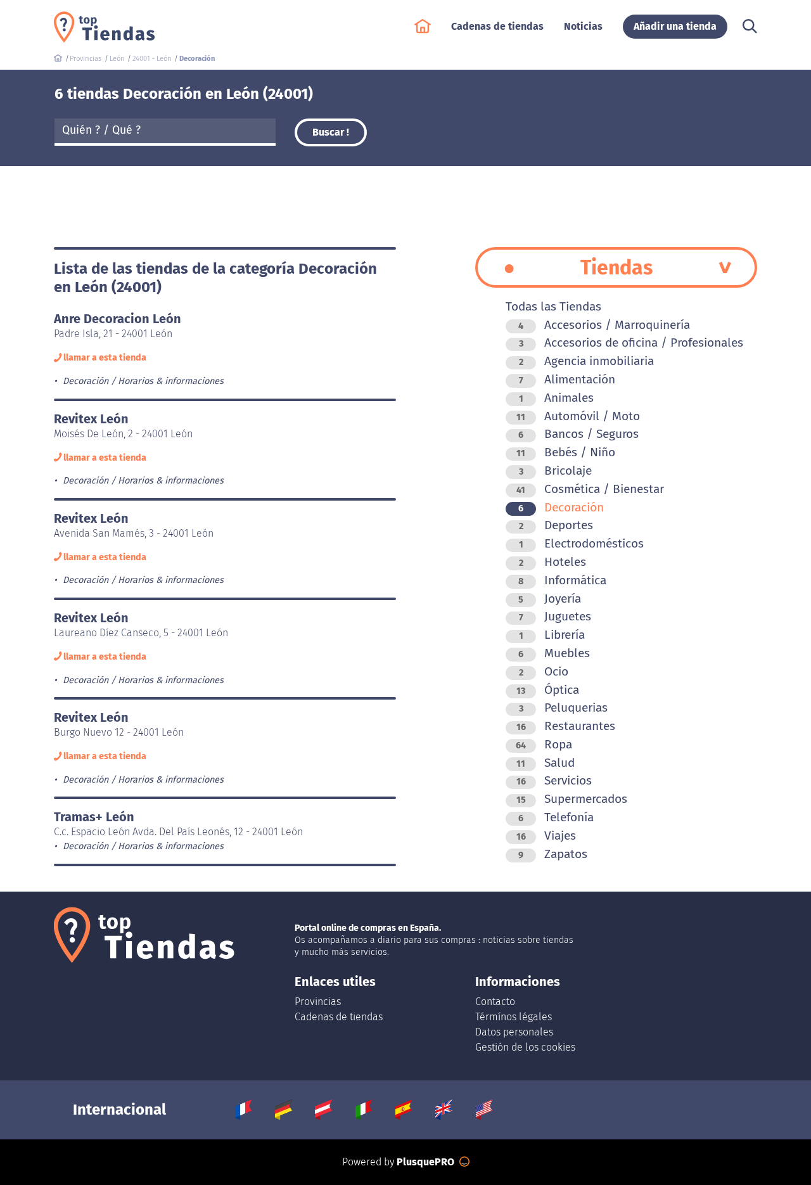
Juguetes (555, 616)
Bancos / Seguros (578, 433)
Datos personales (514, 1032)
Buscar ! (330, 132)
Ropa (544, 744)
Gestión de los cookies (525, 1047)
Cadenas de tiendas (339, 1017)
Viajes (546, 835)
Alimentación (567, 379)
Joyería (549, 598)
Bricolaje (555, 470)
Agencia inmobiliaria (586, 361)
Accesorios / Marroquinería (604, 324)
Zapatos (552, 854)
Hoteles (552, 561)
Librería (552, 634)
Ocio (543, 671)
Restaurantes (565, 726)
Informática (562, 580)
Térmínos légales (513, 1017)
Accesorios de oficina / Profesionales (631, 342)
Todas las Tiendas (553, 306)
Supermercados (571, 798)
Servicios (554, 780)
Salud (545, 762)
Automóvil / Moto (578, 416)
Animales (556, 397)
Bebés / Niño (565, 452)
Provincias (318, 1002)
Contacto (495, 1002)
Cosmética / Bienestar (590, 489)
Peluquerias (563, 707)
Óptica (547, 689)
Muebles (554, 653)
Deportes (556, 525)
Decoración (561, 507)
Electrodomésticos (581, 543)
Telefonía (556, 817)
